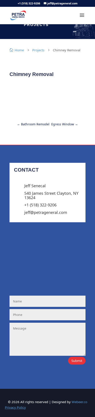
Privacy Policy (15, 407)
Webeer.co (79, 402)
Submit (76, 360)
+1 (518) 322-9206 (29, 3)
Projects (38, 50)
